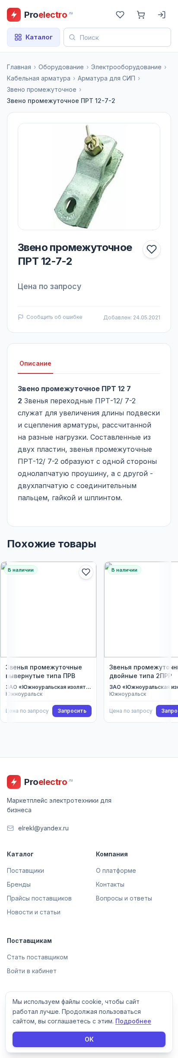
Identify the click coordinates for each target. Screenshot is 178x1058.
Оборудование (61, 67)
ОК (89, 1039)
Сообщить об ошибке (54, 317)
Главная (19, 67)
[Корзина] (140, 14)
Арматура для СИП (106, 78)
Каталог (39, 37)
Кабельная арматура (38, 78)
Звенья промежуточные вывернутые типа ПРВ (44, 671)
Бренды (19, 884)
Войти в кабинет (32, 970)
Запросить (71, 710)
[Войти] (161, 14)
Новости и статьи (33, 912)
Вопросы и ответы (124, 898)
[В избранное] (151, 249)
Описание (35, 363)
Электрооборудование (126, 67)
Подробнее (133, 1021)
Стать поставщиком (37, 957)
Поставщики (25, 870)
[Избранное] (120, 14)
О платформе (116, 870)
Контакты (110, 884)
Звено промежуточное (41, 89)
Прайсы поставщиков (39, 898)
